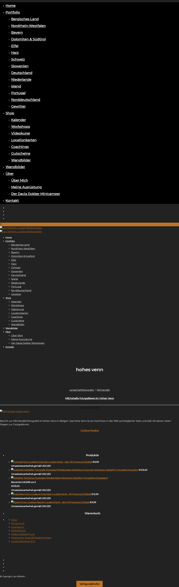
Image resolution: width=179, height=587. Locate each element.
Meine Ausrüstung (26, 187)
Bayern (17, 32)
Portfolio (13, 12)
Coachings (20, 147)
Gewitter (18, 106)
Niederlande (21, 79)
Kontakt (12, 200)
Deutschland (21, 73)
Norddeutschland (25, 100)
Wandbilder (21, 160)
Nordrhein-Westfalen (28, 26)
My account (17, 523)
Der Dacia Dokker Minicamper (35, 194)
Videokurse (20, 133)
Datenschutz (18, 530)
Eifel (14, 46)
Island (16, 86)
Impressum (17, 527)
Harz (15, 53)
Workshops (20, 126)
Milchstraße (103, 390)
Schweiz (18, 59)
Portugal (18, 93)
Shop (10, 113)
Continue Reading (89, 430)
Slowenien (19, 66)
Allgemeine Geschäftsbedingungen (31, 537)
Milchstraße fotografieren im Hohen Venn (89, 398)
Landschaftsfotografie (81, 390)
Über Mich (19, 180)
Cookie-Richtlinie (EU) (23, 541)
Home (11, 6)
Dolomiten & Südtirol (28, 39)
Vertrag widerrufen (89, 584)
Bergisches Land (25, 19)
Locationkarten (23, 140)
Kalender (18, 120)
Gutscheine (20, 153)
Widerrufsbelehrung (23, 534)
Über (10, 174)
